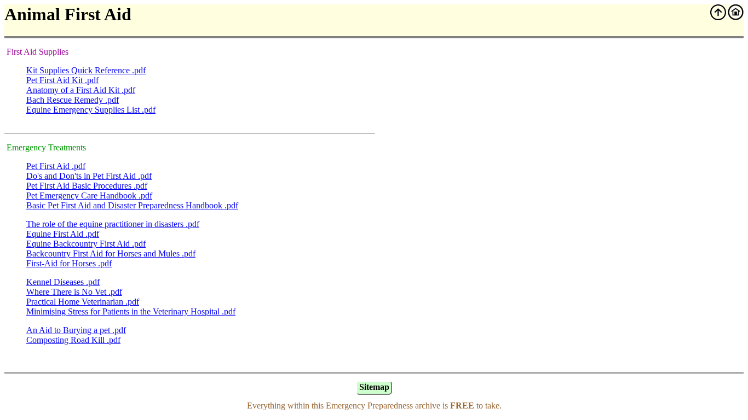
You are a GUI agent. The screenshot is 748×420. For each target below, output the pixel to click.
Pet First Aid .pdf (55, 166)
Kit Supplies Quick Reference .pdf (86, 70)
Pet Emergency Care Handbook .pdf (89, 195)
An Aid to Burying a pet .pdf (76, 330)
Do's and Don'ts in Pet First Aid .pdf (89, 175)
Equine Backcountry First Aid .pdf (86, 243)
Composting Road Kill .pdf (73, 340)
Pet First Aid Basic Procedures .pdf (86, 185)
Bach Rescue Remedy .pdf (72, 99)
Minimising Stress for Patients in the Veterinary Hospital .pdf (130, 311)
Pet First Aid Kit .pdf (62, 80)
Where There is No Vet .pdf (74, 291)
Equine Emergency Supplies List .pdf (91, 109)
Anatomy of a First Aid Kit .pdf (80, 90)
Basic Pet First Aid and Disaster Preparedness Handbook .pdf (132, 205)
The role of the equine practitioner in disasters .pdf (112, 224)
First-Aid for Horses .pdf (69, 263)
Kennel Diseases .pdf (63, 282)
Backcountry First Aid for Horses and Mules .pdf (110, 253)
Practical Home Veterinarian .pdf (82, 301)
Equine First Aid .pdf (62, 233)
